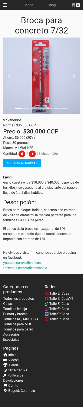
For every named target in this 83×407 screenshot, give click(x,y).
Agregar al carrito (22, 162)
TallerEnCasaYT (61, 299)
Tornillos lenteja (15, 309)
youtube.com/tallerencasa (23, 263)
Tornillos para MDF (17, 324)
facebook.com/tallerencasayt (25, 268)
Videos (13, 360)
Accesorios (11, 334)
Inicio (12, 355)
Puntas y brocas (15, 314)
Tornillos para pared (18, 329)
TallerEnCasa (59, 293)
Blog (52, 5)
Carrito (13, 386)
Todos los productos (18, 299)
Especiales (11, 339)
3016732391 (17, 370)
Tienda (28, 5)
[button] (9, 76)
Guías (7, 304)
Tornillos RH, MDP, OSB (20, 319)
